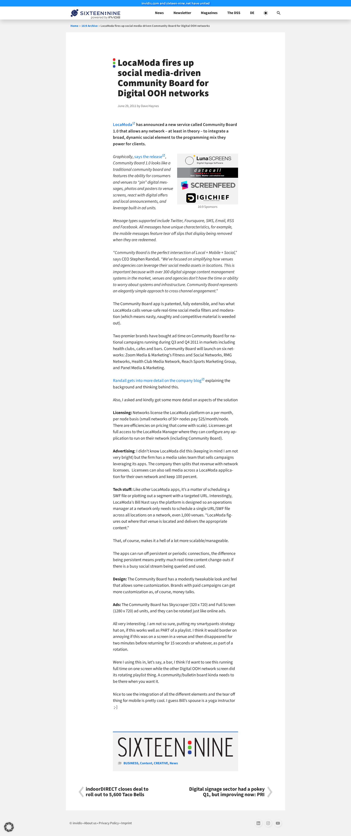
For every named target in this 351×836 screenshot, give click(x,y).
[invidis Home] (95, 13)
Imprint (126, 823)
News (159, 12)
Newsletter (182, 12)
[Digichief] (207, 198)
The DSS (233, 12)
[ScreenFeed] (207, 185)
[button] (278, 13)
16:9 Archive (89, 26)
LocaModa (122, 124)
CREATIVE (161, 763)
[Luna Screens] (207, 160)
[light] (265, 13)
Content (146, 763)
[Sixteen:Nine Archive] (175, 755)
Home (74, 26)
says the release (148, 157)
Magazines (209, 12)
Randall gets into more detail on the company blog (157, 380)
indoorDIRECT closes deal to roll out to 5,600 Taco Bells (117, 791)
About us (90, 823)
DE (252, 12)
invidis (77, 823)
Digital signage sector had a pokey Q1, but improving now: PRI (227, 791)
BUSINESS (131, 763)
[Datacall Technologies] (207, 173)
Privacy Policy (109, 823)
